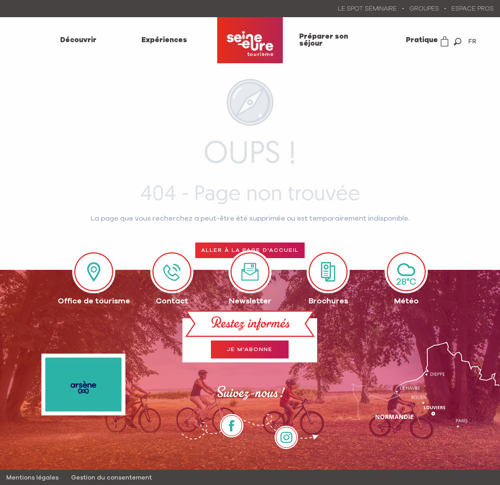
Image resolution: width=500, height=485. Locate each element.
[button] (457, 41)
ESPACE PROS (473, 8)
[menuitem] (78, 40)
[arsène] (83, 384)
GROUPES (424, 8)
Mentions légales (32, 477)
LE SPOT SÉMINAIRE (367, 8)
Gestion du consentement (111, 477)
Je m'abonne (250, 349)
